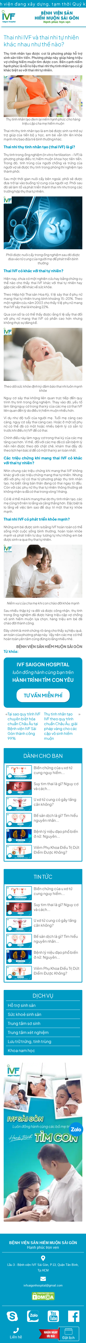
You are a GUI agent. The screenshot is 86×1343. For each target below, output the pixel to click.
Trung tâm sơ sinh (24, 1023)
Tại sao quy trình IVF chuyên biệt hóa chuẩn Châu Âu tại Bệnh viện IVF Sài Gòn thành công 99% (24, 726)
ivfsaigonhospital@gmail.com (43, 1285)
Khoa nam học (21, 1050)
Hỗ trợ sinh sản (22, 1005)
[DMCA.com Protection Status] (43, 1299)
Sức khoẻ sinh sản (24, 1014)
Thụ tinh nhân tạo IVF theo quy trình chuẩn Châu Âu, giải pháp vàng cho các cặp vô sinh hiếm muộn (61, 726)
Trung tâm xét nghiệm (28, 1032)
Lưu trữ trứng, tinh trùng (29, 1041)
